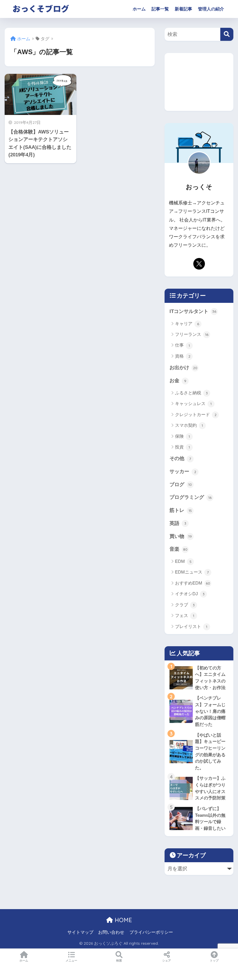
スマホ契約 (189, 425)
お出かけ (183, 367)
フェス (184, 615)
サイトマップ (80, 932)
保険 (182, 436)
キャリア (187, 323)
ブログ (181, 484)
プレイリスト (191, 626)
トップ (214, 960)
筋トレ (181, 510)
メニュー (71, 960)
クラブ (185, 604)
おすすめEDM (192, 583)
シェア (166, 960)
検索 (119, 960)
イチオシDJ (190, 593)
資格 (182, 356)
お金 (178, 380)
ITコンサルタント (193, 311)
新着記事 (183, 8)
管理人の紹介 (211, 8)
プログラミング (191, 497)
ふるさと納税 (191, 392)
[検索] (226, 34)
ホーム (139, 8)
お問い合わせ (111, 932)
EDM (183, 561)
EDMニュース (192, 572)
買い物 (181, 536)
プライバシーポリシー (151, 932)
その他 (180, 458)
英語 (178, 523)
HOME (122, 920)
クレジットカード (196, 414)
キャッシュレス (193, 403)
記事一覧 (160, 8)
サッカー (183, 471)
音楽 (178, 549)
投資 (182, 446)
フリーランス (191, 334)
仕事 (182, 345)
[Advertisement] (199, 82)
